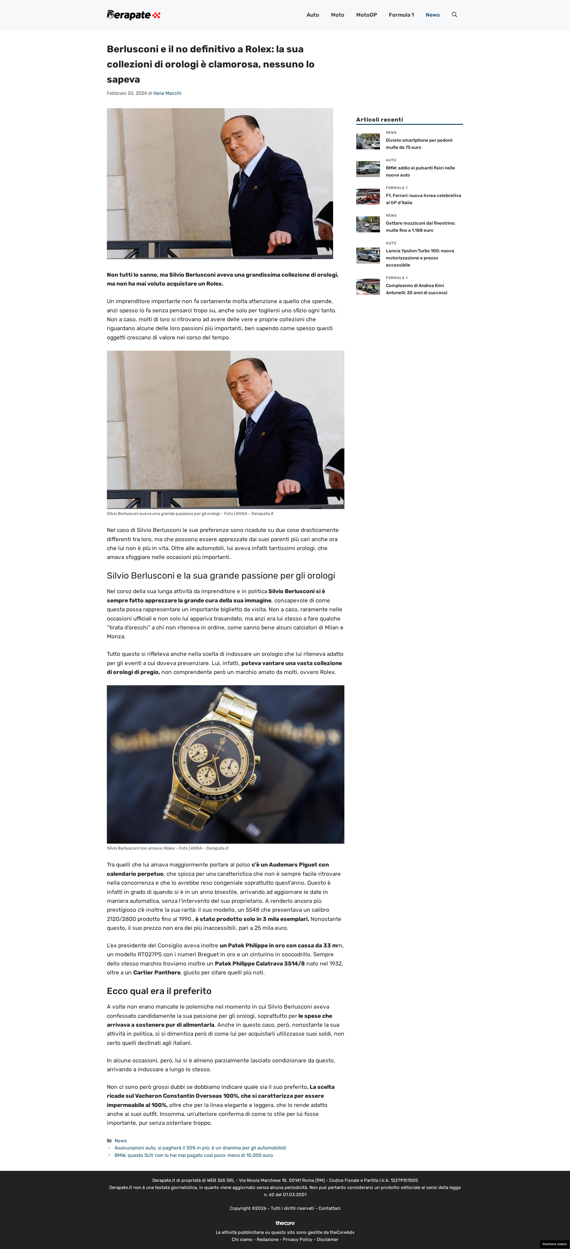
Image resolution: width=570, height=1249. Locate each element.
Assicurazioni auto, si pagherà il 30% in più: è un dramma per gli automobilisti (200, 1148)
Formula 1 (401, 15)
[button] (454, 15)
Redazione (267, 1239)
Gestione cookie (554, 1244)
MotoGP (366, 15)
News (433, 15)
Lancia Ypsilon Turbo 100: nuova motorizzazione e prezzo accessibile (420, 258)
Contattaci (330, 1208)
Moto (337, 15)
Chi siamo (242, 1239)
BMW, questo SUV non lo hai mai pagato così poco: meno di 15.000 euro (194, 1155)
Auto (313, 15)
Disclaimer (327, 1239)
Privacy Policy (297, 1239)
